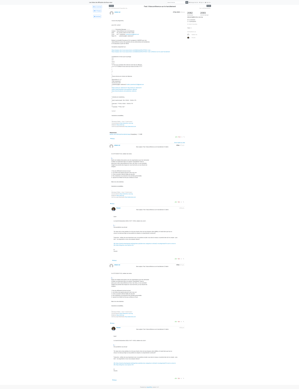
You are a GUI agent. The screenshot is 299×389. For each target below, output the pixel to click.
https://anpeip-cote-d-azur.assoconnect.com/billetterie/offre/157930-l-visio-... (132, 50)
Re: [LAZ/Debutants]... (205, 8)
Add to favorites (193, 24)
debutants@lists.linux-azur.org (195, 17)
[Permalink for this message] (184, 137)
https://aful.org (120, 124)
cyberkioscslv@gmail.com (132, 34)
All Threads (98, 10)
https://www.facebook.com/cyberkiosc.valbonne (124, 89)
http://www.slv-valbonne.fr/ (135, 87)
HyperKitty (149, 387)
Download (97, 16)
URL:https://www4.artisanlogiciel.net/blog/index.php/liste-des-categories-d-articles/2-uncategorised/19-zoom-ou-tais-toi (145, 243)
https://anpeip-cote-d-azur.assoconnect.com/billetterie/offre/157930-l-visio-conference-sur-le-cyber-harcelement (141, 51)
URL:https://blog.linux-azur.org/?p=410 (124, 245)
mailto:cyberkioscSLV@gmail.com (135, 84)
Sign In (202, 2)
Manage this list (194, 2)
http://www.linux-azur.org (126, 123)
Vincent (118, 208)
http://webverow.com (130, 126)
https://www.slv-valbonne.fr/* (119, 87)
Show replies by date (179, 142)
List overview (97, 6)
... (112, 158)
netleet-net (117, 12)
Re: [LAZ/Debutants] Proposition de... (118, 8)
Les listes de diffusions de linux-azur (100, 2)
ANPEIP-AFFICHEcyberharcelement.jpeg (120, 134)
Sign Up (208, 2)
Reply (113, 138)
